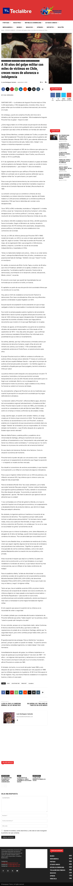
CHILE (8, 683)
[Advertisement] (24, 743)
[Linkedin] (21, 89)
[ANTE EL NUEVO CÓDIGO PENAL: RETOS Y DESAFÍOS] (54, 169)
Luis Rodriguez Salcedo (9, 82)
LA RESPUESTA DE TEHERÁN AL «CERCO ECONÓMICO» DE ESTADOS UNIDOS (24, 780)
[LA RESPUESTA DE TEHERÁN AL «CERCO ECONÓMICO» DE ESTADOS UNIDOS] (24, 771)
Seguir (58, 93)
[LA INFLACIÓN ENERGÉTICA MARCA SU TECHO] (40, 771)
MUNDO (23, 60)
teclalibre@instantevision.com (9, 863)
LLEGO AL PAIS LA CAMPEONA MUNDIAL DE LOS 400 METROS (11, 704)
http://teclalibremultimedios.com (25, 716)
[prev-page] (2, 786)
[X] (8, 89)
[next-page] (5, 786)
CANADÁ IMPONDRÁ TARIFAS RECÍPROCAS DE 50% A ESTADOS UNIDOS (65, 176)
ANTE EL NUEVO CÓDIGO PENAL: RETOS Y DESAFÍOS (65, 168)
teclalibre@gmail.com (14, 866)
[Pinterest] (12, 89)
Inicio (2, 30)
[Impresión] (34, 89)
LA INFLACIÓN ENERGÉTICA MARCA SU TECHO (39, 779)
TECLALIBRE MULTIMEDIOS (33, 60)
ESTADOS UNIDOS (10, 30)
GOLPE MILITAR (15, 683)
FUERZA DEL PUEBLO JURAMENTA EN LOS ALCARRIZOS (64, 161)
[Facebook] (3, 89)
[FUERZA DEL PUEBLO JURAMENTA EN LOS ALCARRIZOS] (54, 161)
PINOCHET (24, 683)
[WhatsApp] (16, 89)
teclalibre (31, 683)
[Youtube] (17, 871)
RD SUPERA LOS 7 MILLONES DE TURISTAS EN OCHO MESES (37, 704)
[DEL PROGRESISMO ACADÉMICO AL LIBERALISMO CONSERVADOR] (8, 771)
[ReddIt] (25, 89)
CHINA (19, 775)
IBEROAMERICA (15, 60)
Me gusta (53, 94)
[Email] (29, 89)
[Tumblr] (38, 89)
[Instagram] (8, 871)
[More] (43, 89)
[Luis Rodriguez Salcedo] (9, 717)
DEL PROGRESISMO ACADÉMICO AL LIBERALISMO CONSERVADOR (6, 780)
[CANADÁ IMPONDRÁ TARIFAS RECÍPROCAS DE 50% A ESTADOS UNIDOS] (54, 176)
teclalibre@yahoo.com (14, 864)
